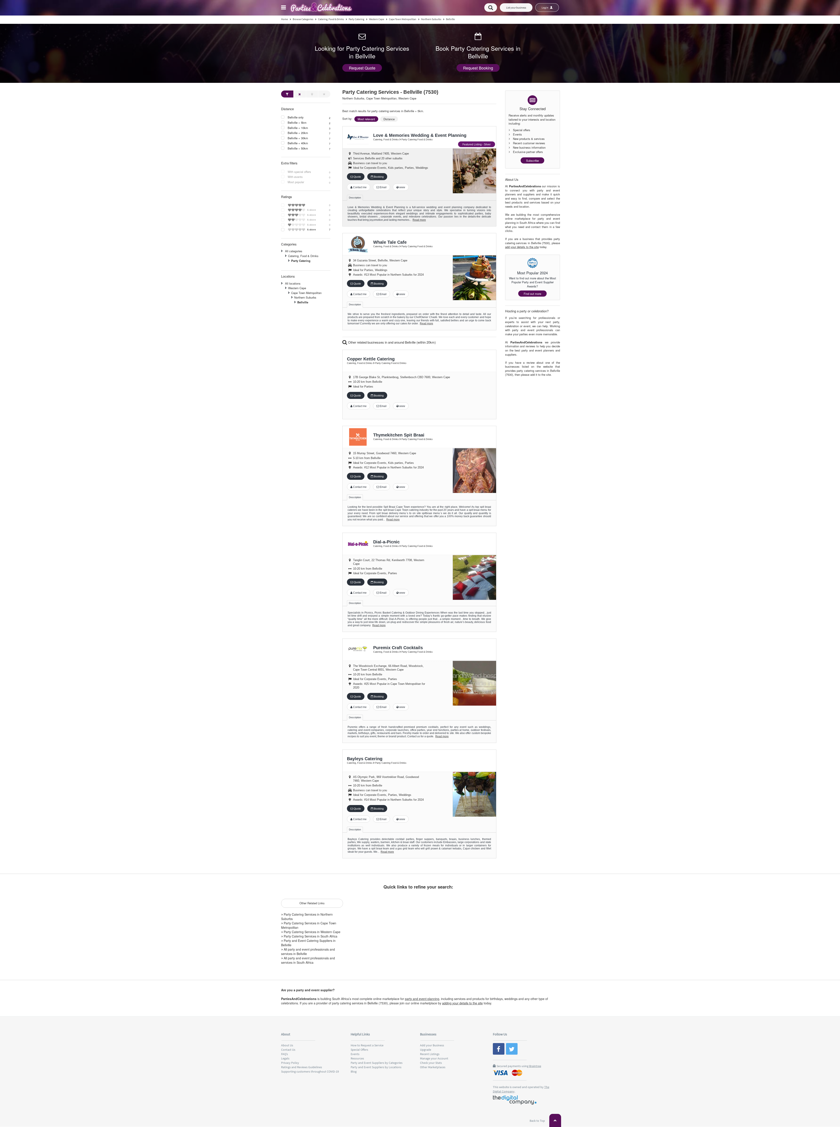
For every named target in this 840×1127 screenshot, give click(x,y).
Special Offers (359, 1050)
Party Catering (300, 261)
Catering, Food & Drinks (303, 256)
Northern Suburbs (305, 297)
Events (355, 1054)
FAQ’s (284, 1054)
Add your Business (432, 1045)
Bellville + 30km (298, 138)
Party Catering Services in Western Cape (311, 932)
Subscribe (532, 160)
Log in (545, 7)
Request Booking (478, 68)
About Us (287, 1045)
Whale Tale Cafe (390, 242)
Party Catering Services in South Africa (310, 936)
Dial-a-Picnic (386, 541)
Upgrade (425, 1050)
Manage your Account (434, 1058)
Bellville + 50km (298, 148)
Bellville (302, 302)
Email (383, 187)
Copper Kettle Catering (371, 359)
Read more (419, 219)
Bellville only (296, 117)
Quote (357, 176)
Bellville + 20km (298, 133)
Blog (354, 1071)
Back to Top (538, 1121)
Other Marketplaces (432, 1067)
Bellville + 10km (298, 128)
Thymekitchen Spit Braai (398, 435)
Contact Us (288, 1050)
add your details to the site (522, 247)
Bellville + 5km (297, 123)
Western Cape (297, 288)
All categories (293, 251)
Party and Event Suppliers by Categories (376, 1063)
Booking (378, 176)
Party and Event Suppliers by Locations (376, 1067)
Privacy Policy (290, 1063)
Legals (285, 1058)
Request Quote (362, 68)
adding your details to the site (462, 1003)
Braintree (535, 1066)
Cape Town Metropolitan (306, 293)
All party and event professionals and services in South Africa (308, 960)
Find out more (532, 294)
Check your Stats (431, 1063)
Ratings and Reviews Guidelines (301, 1067)
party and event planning (422, 999)
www (402, 187)
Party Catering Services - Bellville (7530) (390, 92)
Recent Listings (429, 1054)
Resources (357, 1058)
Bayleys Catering (364, 758)
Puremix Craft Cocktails (398, 647)
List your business (516, 7)
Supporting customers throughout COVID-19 (310, 1071)
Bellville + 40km (298, 143)
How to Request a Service (367, 1045)
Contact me (359, 187)
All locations (293, 283)
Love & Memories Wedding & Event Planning (419, 135)
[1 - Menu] (284, 8)
